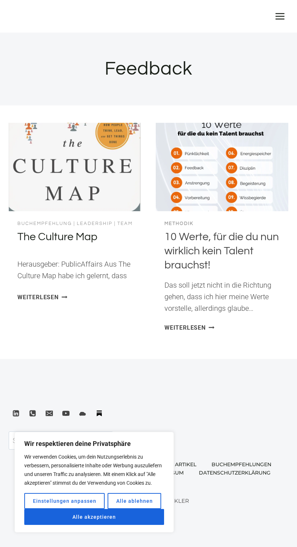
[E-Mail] (49, 413)
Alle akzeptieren (94, 517)
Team (125, 223)
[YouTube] (66, 413)
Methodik (178, 223)
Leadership (94, 223)
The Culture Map (57, 236)
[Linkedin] (16, 413)
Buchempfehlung (44, 223)
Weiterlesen (42, 297)
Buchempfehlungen (241, 464)
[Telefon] (32, 413)
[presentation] (75, 167)
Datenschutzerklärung (235, 472)
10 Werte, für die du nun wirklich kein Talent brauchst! (221, 251)
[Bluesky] (82, 413)
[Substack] (99, 413)
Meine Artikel (176, 464)
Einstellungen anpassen (64, 501)
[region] (94, 482)
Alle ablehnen (134, 501)
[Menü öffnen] (279, 16)
